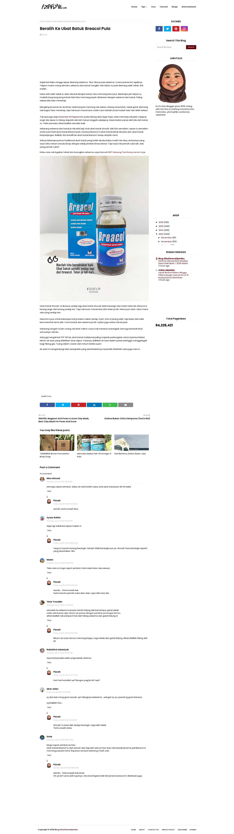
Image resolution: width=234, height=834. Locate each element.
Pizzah (44, 34)
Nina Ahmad (53, 478)
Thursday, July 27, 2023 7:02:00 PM (60, 605)
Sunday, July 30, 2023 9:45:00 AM (66, 768)
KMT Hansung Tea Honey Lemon (124, 152)
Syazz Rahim (54, 517)
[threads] (192, 28)
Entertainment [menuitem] (189, 6)
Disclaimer (182, 830)
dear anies (52, 688)
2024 (161, 230)
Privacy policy (168, 830)
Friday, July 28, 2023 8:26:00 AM (65, 543)
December (166, 237)
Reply (49, 491)
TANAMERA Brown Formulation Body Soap (54, 455)
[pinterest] (175, 28)
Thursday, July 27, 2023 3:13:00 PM (59, 521)
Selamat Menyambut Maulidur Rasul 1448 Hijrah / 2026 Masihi (173, 262)
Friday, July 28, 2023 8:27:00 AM (65, 585)
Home (42, 21)
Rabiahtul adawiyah (58, 649)
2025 (161, 226)
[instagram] (184, 28)
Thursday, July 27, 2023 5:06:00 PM (60, 563)
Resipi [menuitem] (175, 6)
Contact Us (153, 830)
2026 (161, 222)
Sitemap (193, 830)
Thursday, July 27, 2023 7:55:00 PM (60, 653)
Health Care (51, 21)
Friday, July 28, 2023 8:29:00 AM (65, 633)
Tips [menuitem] (143, 6)
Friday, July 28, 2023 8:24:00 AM (65, 504)
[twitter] (167, 28)
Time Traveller (54, 601)
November (166, 241)
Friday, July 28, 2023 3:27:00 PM (58, 692)
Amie (49, 736)
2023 (161, 234)
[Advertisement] (94, 60)
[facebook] (159, 28)
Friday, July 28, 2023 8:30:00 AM (65, 675)
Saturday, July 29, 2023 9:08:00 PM (60, 740)
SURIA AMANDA (166, 270)
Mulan (50, 559)
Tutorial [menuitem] (164, 6)
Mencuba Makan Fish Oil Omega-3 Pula (94, 455)
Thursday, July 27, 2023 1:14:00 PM (59, 482)
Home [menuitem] (134, 6)
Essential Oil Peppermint (71, 116)
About (142, 830)
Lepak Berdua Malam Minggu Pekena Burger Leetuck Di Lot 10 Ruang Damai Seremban (173, 275)
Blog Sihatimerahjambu (171, 258)
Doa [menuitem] (153, 6)
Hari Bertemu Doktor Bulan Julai (130, 453)
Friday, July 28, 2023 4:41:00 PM (65, 720)
